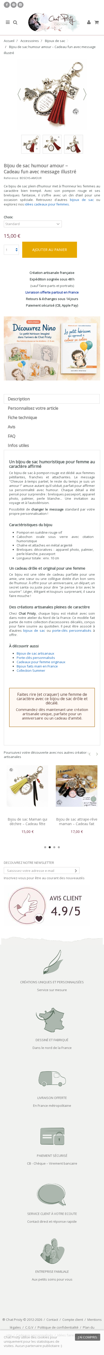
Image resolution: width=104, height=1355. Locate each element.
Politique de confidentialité (58, 1327)
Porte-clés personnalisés (36, 657)
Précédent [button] (19, 94)
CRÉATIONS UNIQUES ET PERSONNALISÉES (52, 982)
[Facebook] (7, 5)
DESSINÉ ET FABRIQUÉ (52, 1040)
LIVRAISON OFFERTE (52, 1097)
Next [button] (97, 754)
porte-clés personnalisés (71, 630)
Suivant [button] (84, 94)
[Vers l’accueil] (52, 22)
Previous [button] (89, 754)
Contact (52, 1319)
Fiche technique (22, 417)
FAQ (11, 436)
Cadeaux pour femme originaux (41, 662)
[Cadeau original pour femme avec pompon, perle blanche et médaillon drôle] (73, 144)
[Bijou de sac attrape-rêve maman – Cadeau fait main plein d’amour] (65, 786)
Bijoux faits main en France (37, 666)
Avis (11, 427)
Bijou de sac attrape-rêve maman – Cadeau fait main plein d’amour (65, 824)
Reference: (11, 178)
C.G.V (29, 1327)
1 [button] (45, 847)
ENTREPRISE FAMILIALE (52, 1271)
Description (19, 399)
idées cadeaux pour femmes (47, 204)
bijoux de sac (82, 199)
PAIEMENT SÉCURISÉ (52, 1155)
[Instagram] (20, 5)
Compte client (72, 1319)
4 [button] (59, 847)
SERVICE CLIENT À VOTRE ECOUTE (52, 1213)
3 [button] (54, 847)
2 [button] (50, 847)
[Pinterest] (14, 5)
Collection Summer (31, 670)
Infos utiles (18, 445)
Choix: (9, 217)
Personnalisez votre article (33, 408)
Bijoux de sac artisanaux (35, 653)
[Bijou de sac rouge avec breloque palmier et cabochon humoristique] (52, 144)
